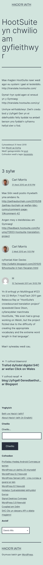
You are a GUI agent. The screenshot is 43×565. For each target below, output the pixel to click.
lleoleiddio (28, 154)
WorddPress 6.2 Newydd (14, 474)
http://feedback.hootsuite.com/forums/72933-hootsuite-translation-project (21, 232)
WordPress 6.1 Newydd (13, 486)
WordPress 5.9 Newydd (14, 502)
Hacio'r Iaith (21, 4)
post (26, 151)
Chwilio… (6, 429)
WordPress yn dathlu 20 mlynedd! (19, 470)
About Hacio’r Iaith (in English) (17, 417)
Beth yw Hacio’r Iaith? (13, 413)
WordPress (27, 554)
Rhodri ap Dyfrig (13, 148)
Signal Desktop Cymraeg (14, 498)
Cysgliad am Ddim (11, 506)
